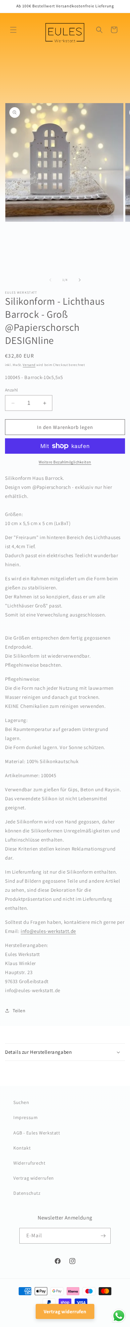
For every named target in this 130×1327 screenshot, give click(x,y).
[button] (13, 29)
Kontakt (22, 1148)
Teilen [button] (19, 1011)
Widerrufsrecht (29, 1163)
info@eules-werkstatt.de (48, 931)
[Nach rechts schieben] (79, 280)
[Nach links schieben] (50, 280)
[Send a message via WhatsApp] (119, 1316)
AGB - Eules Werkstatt (36, 1133)
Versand (29, 365)
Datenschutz (27, 1193)
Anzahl (11, 390)
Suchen (21, 1102)
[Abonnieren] (103, 1236)
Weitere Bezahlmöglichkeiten (65, 461)
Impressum (25, 1117)
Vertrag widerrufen (33, 1178)
